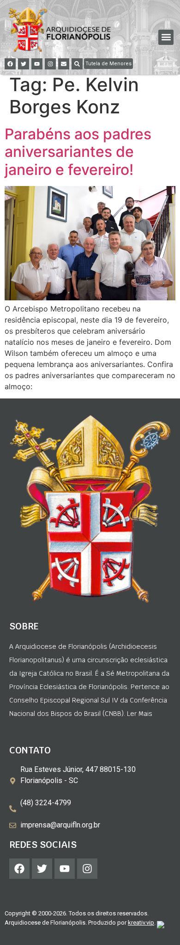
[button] (166, 37)
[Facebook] (10, 63)
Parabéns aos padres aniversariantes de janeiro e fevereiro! (78, 152)
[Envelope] (63, 63)
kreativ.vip (141, 922)
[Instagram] (50, 63)
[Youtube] (36, 63)
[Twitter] (23, 63)
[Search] (77, 63)
